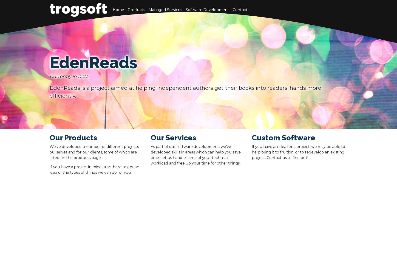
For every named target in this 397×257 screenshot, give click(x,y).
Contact (240, 10)
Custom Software (283, 137)
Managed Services (165, 10)
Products (136, 10)
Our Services (173, 137)
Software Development (207, 10)
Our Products (73, 137)
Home (118, 10)
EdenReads (93, 62)
